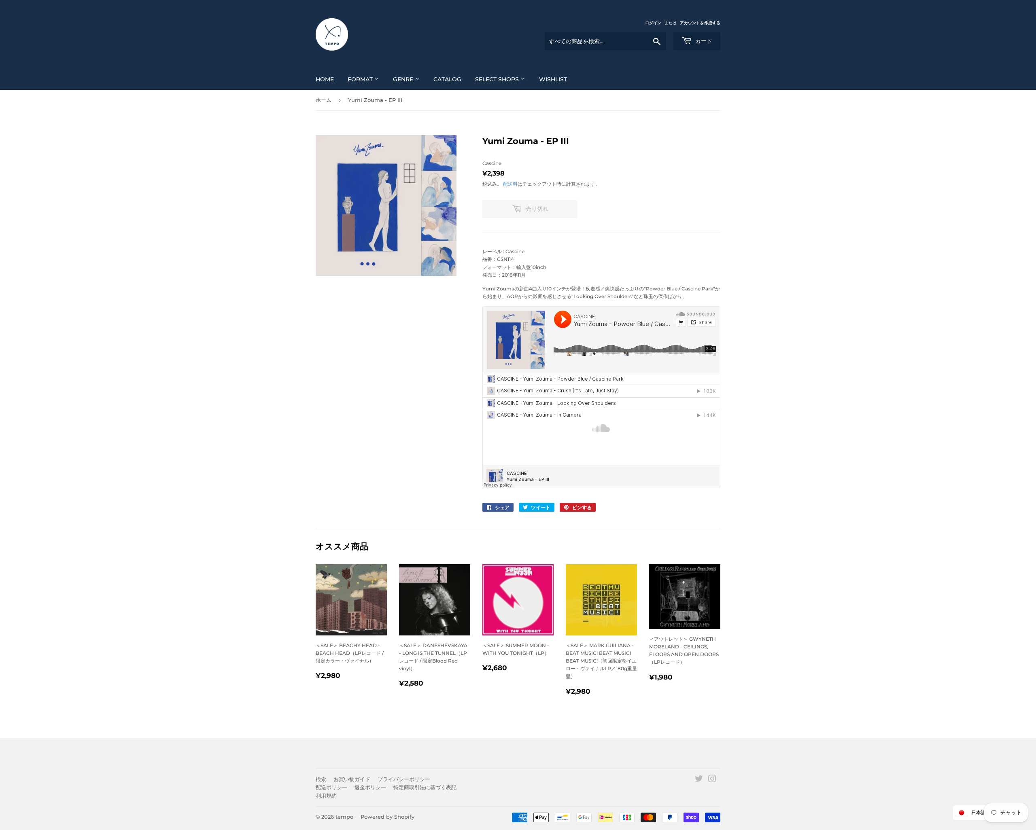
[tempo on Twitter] (699, 780)
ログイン (653, 22)
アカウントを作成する (700, 22)
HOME (325, 79)
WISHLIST (553, 79)
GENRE (404, 79)
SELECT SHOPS (497, 79)
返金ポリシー (370, 787)
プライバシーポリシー (404, 779)
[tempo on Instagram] (712, 780)
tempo (344, 816)
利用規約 (326, 795)
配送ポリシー (331, 787)
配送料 (510, 184)
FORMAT (361, 79)
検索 (321, 779)
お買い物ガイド (351, 779)
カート (703, 40)
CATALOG (447, 79)
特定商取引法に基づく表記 (424, 787)
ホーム (323, 100)
